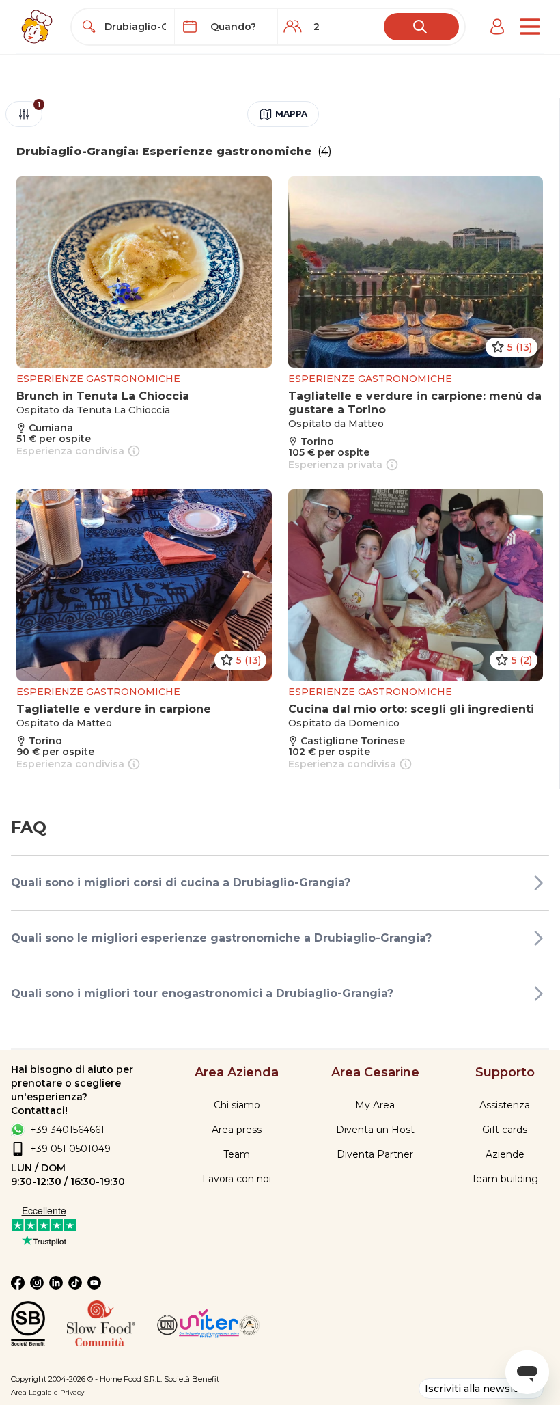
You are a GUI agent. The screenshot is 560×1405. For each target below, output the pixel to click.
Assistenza (504, 1105)
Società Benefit (191, 1379)
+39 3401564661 (67, 1129)
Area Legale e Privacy (47, 1392)
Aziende (505, 1154)
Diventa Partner (375, 1154)
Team (236, 1154)
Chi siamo (237, 1105)
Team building (504, 1179)
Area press (237, 1129)
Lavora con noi (236, 1179)
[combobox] (135, 26)
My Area (375, 1105)
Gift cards (504, 1129)
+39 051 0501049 (70, 1149)
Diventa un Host (375, 1129)
